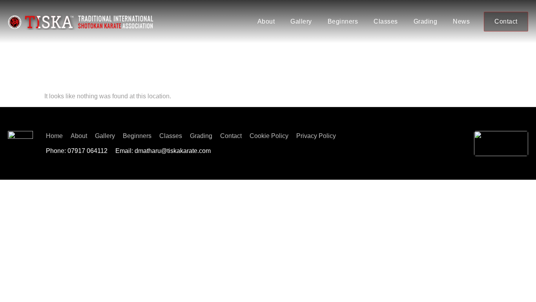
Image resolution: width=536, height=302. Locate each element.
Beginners (343, 21)
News (461, 21)
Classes (386, 21)
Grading (426, 21)
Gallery (301, 21)
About (266, 21)
